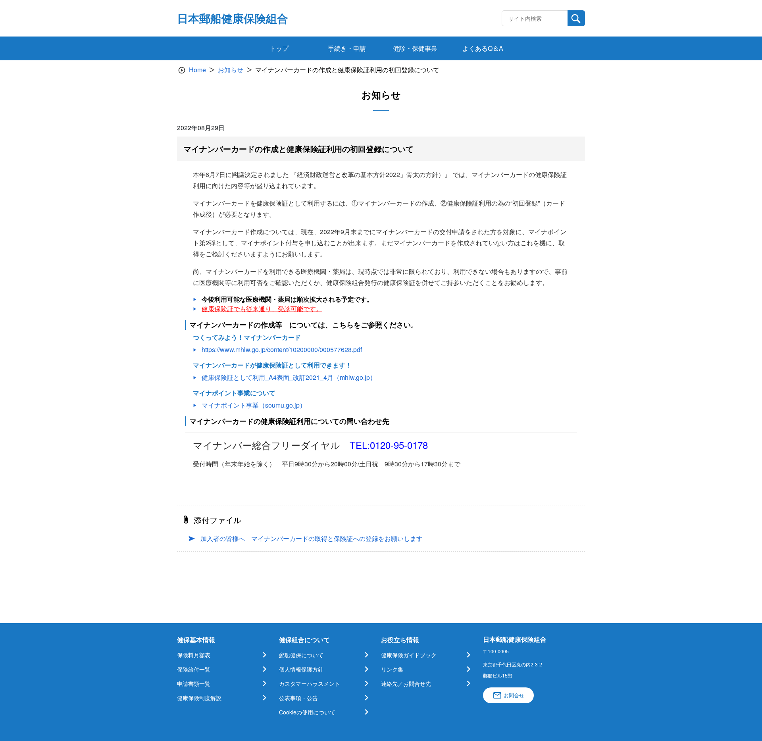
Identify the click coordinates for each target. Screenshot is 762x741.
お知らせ (230, 69)
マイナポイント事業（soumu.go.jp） (254, 405)
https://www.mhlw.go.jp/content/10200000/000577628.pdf (282, 349)
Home (197, 69)
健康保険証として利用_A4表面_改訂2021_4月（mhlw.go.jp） (289, 377)
